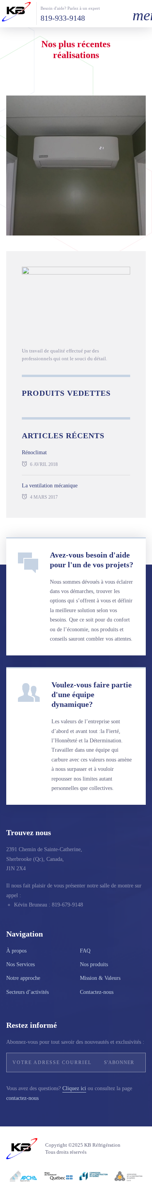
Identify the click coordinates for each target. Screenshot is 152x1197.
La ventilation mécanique (50, 486)
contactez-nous (22, 1098)
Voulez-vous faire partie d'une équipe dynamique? (91, 694)
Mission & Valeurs (100, 978)
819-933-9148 (63, 18)
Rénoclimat (34, 452)
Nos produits (94, 964)
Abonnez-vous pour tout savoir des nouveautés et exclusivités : (75, 1042)
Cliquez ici (74, 1088)
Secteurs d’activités (27, 992)
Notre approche (23, 978)
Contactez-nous (96, 992)
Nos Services (20, 964)
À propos (16, 951)
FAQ (85, 951)
